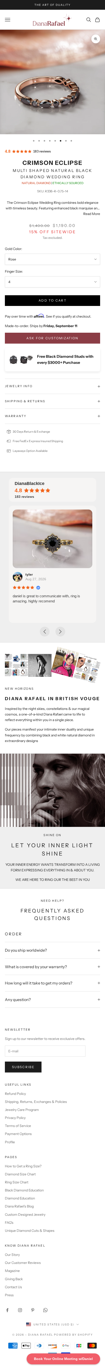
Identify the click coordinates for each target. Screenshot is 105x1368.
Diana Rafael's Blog (19, 1206)
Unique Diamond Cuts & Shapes (29, 1230)
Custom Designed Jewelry (25, 1214)
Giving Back (14, 1279)
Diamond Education (20, 1198)
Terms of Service (18, 1126)
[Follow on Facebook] (7, 1310)
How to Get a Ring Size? (23, 1166)
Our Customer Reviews (23, 1263)
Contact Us (13, 1287)
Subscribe (23, 1067)
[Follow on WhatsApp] (45, 1310)
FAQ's (9, 1222)
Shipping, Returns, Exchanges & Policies (36, 1102)
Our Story (12, 1254)
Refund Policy (15, 1093)
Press (9, 1295)
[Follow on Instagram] (20, 1310)
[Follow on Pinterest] (32, 1310)
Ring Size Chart (16, 1182)
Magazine (12, 1271)
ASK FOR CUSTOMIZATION (52, 338)
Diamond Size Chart (20, 1174)
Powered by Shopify (73, 1334)
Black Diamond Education (24, 1190)
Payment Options (18, 1134)
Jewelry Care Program (22, 1110)
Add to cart (52, 300)
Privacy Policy (15, 1118)
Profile (10, 1142)
